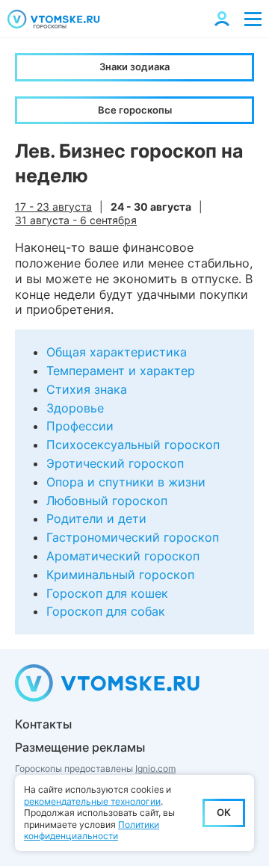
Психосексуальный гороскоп (133, 444)
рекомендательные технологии (92, 801)
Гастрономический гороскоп (132, 537)
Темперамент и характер (120, 370)
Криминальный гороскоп (120, 574)
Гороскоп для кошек (107, 593)
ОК (224, 812)
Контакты (43, 724)
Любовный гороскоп (106, 500)
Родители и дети (96, 518)
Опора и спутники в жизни (125, 481)
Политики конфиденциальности (91, 830)
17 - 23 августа (53, 206)
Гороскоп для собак (105, 611)
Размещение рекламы (80, 747)
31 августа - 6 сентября (76, 220)
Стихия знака (86, 389)
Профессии (80, 425)
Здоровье (75, 407)
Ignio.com (155, 768)
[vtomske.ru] (53, 19)
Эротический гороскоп (115, 463)
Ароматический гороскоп (123, 555)
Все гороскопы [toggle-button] (135, 110)
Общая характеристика (116, 351)
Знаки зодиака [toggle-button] (134, 66)
